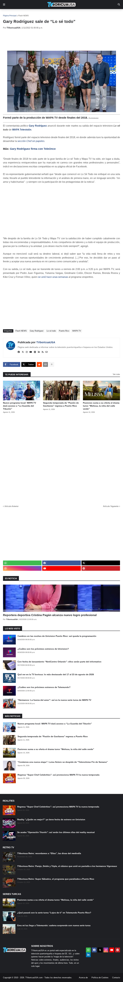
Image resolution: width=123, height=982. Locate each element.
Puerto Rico (64, 331)
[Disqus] (61, 458)
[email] (46, 352)
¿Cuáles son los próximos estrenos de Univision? (43, 649)
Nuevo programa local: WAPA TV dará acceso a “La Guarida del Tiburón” (19, 406)
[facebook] (19, 352)
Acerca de (83, 977)
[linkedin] (39, 352)
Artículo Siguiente (110, 506)
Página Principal (9, 16)
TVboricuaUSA (45, 342)
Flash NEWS (23, 16)
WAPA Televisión (21, 129)
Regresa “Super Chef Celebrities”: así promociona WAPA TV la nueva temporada (58, 775)
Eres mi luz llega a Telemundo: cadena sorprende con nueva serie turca (53, 925)
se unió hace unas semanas (53, 277)
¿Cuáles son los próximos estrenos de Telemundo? (44, 687)
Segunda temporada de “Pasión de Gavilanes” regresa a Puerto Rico (61, 404)
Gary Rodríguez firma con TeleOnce (33, 148)
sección (31, 141)
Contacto (116, 977)
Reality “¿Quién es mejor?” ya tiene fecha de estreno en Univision (51, 819)
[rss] (43, 352)
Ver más (116, 374)
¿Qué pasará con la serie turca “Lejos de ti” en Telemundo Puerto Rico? (54, 912)
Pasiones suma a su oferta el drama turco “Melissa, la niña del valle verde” (101, 406)
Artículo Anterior (11, 506)
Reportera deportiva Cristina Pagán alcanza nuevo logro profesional (50, 615)
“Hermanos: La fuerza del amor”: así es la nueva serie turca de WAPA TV (54, 700)
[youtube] (31, 352)
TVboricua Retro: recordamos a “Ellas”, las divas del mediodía (49, 853)
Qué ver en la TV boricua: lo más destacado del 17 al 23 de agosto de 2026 (56, 674)
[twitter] (23, 352)
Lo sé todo (51, 331)
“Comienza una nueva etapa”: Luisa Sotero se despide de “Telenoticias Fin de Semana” (63, 762)
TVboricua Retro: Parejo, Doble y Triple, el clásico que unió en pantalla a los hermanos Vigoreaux (67, 866)
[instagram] (27, 352)
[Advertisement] (57, 40)
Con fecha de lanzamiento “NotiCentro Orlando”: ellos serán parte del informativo (59, 661)
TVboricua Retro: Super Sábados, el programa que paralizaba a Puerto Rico (55, 879)
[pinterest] (35, 352)
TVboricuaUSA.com (34, 977)
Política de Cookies (100, 977)
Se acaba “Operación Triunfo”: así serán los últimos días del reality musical (56, 832)
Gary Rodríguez (38, 125)
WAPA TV (76, 331)
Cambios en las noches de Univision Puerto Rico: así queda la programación (57, 636)
